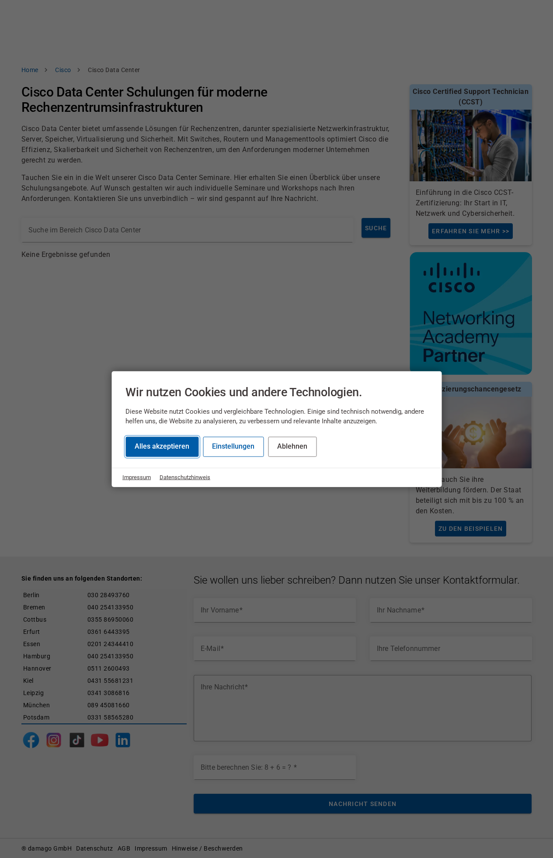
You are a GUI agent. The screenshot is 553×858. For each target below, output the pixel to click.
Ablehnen (292, 446)
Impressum (136, 477)
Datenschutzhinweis (185, 477)
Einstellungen (233, 446)
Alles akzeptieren (162, 446)
